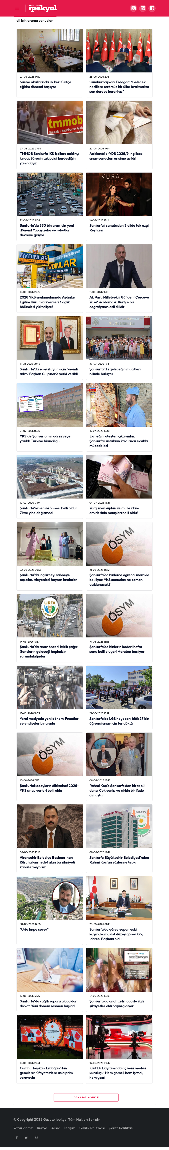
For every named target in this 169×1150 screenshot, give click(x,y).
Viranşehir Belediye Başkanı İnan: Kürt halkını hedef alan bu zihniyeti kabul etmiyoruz (47, 862)
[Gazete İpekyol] (43, 8)
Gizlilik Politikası (91, 1128)
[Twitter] (26, 1137)
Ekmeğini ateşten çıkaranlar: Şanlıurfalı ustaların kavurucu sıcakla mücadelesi (118, 441)
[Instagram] (36, 1137)
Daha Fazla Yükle (86, 1097)
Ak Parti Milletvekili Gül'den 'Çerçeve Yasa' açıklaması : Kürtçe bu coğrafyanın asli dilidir (119, 302)
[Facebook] (16, 1137)
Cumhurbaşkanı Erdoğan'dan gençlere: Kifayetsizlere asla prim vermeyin (46, 1073)
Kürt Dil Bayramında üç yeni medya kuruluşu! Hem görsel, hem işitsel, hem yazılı (117, 1073)
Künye (42, 1128)
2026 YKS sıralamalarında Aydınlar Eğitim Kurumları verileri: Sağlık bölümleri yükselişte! (47, 302)
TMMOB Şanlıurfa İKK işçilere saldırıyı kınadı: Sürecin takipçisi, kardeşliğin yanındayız (49, 158)
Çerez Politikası (121, 1128)
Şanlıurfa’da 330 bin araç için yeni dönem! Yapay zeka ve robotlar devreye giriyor (47, 230)
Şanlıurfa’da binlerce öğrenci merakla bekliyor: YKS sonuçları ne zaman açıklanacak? (119, 580)
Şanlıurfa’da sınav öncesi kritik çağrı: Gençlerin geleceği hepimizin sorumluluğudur (48, 651)
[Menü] (17, 8)
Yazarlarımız (23, 1128)
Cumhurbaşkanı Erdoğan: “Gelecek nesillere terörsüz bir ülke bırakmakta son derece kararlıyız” (119, 87)
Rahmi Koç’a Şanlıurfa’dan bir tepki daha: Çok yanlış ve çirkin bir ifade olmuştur (117, 790)
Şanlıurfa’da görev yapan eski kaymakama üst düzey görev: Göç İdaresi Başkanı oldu (116, 934)
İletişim (69, 1128)
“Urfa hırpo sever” (34, 929)
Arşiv (55, 1128)
